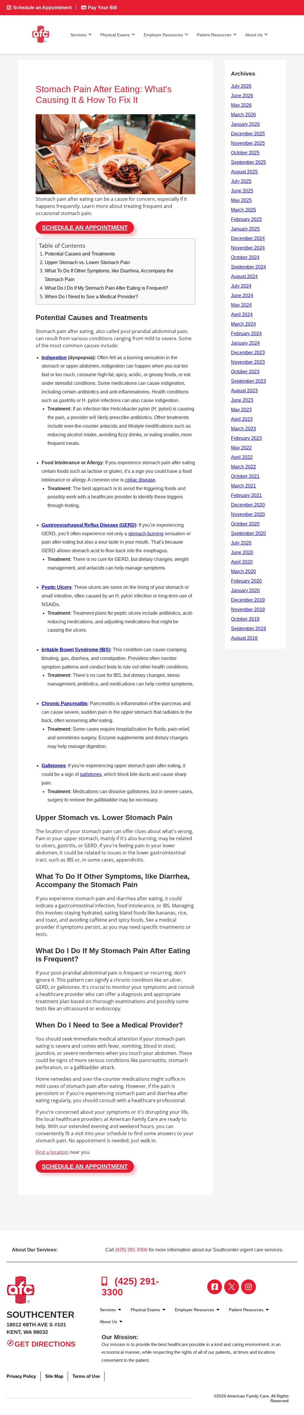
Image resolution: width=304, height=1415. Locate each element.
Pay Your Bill (102, 7)
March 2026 (243, 114)
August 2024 (244, 276)
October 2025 (245, 152)
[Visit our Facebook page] (214, 1286)
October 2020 (245, 523)
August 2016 (244, 638)
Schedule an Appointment (42, 7)
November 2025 (248, 143)
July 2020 (241, 542)
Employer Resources (163, 34)
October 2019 (245, 619)
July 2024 (241, 285)
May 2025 (241, 200)
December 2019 (248, 600)
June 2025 (242, 190)
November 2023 (248, 362)
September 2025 (248, 162)
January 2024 (245, 343)
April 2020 (242, 561)
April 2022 (242, 457)
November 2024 (248, 247)
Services (78, 34)
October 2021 (245, 476)
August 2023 (244, 390)
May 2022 (241, 447)
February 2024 (246, 333)
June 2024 (242, 295)
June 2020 (242, 552)
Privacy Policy (21, 1376)
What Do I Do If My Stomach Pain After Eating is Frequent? (106, 288)
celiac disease (140, 479)
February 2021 (246, 495)
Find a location (52, 1152)
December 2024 (248, 238)
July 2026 (241, 86)
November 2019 (248, 609)
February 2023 (246, 438)
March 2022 (243, 466)
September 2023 (248, 381)
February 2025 (246, 219)
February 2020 (246, 580)
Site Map (54, 1376)
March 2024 (243, 324)
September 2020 (248, 533)
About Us (253, 34)
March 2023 (243, 428)
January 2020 (245, 590)
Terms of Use (86, 1376)
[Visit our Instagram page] (248, 1286)
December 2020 (248, 504)
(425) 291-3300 (131, 1249)
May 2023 (241, 409)
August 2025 (244, 171)
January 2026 (245, 124)
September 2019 (248, 628)
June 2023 (242, 400)
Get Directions (45, 1344)
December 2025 (248, 133)
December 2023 (248, 352)
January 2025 (245, 228)
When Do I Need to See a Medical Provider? (91, 296)
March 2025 (243, 209)
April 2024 (242, 314)
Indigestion (54, 357)
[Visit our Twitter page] (231, 1286)
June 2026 (242, 95)
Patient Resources (214, 34)
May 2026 (241, 105)
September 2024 (248, 266)
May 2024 (241, 305)
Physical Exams (115, 34)
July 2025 (241, 181)
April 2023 (242, 419)
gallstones (91, 774)
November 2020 (248, 514)
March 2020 (243, 571)
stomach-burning (146, 533)
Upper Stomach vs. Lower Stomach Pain (87, 262)
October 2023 (245, 371)
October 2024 (245, 257)
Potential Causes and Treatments (80, 253)
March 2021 (243, 485)
